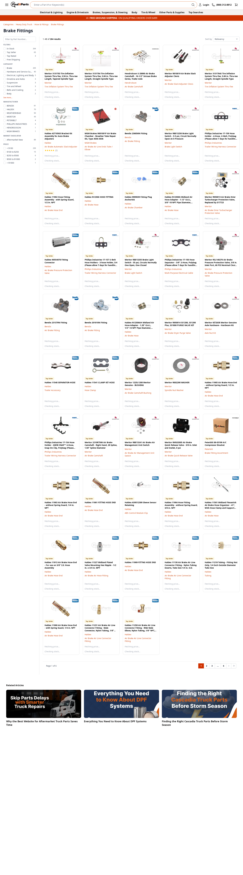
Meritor (48, 82)
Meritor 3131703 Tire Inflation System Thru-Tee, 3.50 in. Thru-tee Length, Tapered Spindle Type (61, 76)
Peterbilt (209, 449)
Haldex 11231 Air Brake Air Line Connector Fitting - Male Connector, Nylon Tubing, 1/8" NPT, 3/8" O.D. (100, 629)
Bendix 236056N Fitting (136, 133)
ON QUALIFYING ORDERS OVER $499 (137, 18)
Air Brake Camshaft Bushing (138, 393)
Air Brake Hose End (54, 210)
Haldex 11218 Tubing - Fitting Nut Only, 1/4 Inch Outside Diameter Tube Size (221, 565)
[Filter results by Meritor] (73, 49)
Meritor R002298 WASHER (177, 382)
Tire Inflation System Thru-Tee (59, 86)
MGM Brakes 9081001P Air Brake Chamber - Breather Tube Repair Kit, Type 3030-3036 (100, 136)
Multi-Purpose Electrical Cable (179, 273)
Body (134, 12)
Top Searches (196, 12)
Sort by (208, 39)
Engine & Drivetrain (78, 12)
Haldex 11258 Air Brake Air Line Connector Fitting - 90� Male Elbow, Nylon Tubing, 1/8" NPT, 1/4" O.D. (140, 629)
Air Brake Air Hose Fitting (96, 575)
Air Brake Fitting (132, 141)
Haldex (48, 142)
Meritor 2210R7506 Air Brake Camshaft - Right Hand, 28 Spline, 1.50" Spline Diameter (101, 445)
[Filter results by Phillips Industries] (233, 108)
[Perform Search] (193, 4)
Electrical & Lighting (51, 12)
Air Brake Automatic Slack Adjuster (61, 146)
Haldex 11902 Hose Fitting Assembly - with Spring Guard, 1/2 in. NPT (59, 200)
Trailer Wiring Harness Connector (220, 146)
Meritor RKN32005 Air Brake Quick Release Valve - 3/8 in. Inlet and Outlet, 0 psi (181, 445)
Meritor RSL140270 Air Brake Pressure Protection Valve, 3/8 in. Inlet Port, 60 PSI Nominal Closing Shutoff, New (221, 263)
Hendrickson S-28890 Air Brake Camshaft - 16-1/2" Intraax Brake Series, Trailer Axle (141, 76)
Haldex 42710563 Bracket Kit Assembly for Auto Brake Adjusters (58, 136)
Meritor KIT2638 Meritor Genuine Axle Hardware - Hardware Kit (221, 324)
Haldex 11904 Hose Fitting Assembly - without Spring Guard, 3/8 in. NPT (181, 505)
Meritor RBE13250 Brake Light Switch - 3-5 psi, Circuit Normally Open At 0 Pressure (180, 136)
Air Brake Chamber (134, 207)
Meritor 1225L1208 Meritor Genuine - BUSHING (138, 383)
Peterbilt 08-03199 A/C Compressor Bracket (215, 443)
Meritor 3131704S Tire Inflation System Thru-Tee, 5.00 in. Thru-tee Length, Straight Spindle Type (221, 76)
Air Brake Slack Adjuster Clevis (179, 84)
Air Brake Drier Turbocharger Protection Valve (218, 211)
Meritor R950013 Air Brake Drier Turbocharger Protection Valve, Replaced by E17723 (220, 200)
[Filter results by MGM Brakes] (113, 108)
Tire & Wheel (148, 12)
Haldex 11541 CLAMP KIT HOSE (100, 382)
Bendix (128, 137)
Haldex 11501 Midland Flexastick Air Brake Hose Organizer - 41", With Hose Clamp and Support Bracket (220, 506)
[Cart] (236, 4)
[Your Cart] (236, 4)
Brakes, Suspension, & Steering (110, 12)
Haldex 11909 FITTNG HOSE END (140, 562)
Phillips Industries (213, 142)
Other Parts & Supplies (171, 12)
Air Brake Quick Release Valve (179, 455)
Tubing (208, 575)
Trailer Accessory (52, 390)
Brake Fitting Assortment (216, 453)
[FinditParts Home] (20, 4)
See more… (7, 97)
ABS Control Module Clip (136, 513)
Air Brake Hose (91, 204)
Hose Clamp (90, 390)
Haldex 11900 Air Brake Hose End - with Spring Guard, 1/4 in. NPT (61, 626)
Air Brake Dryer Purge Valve (178, 333)
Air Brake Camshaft (134, 86)
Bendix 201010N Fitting (96, 322)
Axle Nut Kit (210, 333)
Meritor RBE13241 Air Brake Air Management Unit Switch (140, 443)
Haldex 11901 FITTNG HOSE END (100, 502)
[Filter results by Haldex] (73, 108)
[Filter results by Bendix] (153, 108)
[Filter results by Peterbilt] (233, 418)
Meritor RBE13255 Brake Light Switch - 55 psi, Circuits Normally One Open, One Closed (141, 262)
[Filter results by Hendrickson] (153, 49)
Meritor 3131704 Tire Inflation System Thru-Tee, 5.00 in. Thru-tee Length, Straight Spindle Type (101, 76)
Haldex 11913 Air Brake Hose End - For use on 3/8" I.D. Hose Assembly (61, 565)
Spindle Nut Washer (174, 390)
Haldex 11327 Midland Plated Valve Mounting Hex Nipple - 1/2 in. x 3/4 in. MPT (100, 565)
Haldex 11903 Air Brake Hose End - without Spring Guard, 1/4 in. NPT (61, 505)
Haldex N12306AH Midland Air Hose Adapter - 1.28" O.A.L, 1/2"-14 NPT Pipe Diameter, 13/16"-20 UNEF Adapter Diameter (139, 328)
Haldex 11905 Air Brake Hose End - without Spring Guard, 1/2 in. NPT (221, 385)
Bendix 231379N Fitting (56, 322)
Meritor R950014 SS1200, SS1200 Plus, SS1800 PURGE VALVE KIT (180, 324)
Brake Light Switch (173, 146)
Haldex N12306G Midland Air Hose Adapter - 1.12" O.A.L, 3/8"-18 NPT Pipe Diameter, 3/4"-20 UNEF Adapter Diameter (180, 201)
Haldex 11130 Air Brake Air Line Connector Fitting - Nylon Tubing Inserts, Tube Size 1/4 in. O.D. (181, 565)
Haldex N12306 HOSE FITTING (99, 197)
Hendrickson (131, 82)
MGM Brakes (91, 142)
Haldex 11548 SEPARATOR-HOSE (60, 382)
